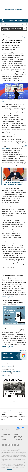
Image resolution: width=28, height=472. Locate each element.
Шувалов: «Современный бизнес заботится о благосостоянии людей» (9, 418)
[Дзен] (9, 445)
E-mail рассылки (18, 439)
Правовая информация (19, 437)
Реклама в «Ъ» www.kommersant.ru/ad (14, 9)
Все (11, 410)
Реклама (3, 439)
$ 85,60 (5, 24)
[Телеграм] (2, 445)
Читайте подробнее (7, 297)
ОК (24, 29)
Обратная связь (18, 436)
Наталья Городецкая (6, 366)
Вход (19, 20)
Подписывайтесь (8, 357)
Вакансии (3, 441)
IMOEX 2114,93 (20, 24)
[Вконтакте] (6, 445)
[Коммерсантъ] (2, 20)
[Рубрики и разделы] (25, 20)
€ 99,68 (9, 24)
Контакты (3, 437)
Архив (2, 436)
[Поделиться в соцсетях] (25, 37)
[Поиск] (22, 20)
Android (16, 434)
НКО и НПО (4, 375)
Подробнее (9, 469)
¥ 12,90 (14, 24)
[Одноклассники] (12, 445)
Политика (3, 33)
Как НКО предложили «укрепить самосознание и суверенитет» (13, 183)
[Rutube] (15, 445)
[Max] (18, 445)
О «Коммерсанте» (5, 434)
